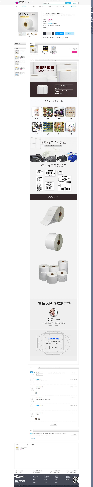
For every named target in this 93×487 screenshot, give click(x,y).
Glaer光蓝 (77, 485)
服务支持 (41, 6)
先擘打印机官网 (68, 477)
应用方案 (32, 6)
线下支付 (45, 479)
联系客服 (34, 482)
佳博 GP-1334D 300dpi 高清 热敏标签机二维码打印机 (53, 52)
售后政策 (56, 477)
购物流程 (34, 479)
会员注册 (34, 477)
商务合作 (27, 485)
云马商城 (24, 6)
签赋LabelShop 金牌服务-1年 (45, 52)
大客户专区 (74, 6)
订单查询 (45, 482)
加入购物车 (61, 33)
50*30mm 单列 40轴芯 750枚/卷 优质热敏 (22, 51)
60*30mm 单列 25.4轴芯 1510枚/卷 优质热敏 (22, 62)
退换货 (56, 479)
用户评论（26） (53, 60)
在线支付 (45, 477)
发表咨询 (74, 434)
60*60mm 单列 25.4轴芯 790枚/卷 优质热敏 (22, 73)
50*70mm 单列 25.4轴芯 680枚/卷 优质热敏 (22, 57)
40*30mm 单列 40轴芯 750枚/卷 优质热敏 (34, 54)
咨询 (60, 60)
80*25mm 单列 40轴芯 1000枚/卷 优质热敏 (22, 68)
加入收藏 (69, 33)
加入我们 (56, 482)
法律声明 (23, 485)
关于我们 (15, 485)
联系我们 (19, 485)
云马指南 (50, 6)
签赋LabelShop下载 (60, 6)
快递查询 (67, 479)
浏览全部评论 (53, 424)
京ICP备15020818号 (57, 485)
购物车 (75, 3)
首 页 (17, 6)
